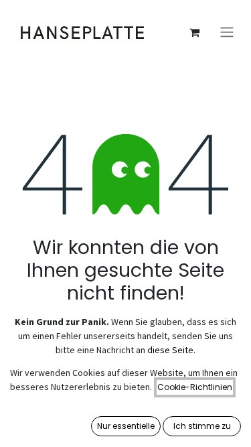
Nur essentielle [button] (126, 426)
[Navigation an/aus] (227, 32)
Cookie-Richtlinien (194, 387)
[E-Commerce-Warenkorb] (194, 32)
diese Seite (170, 350)
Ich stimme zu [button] (202, 426)
